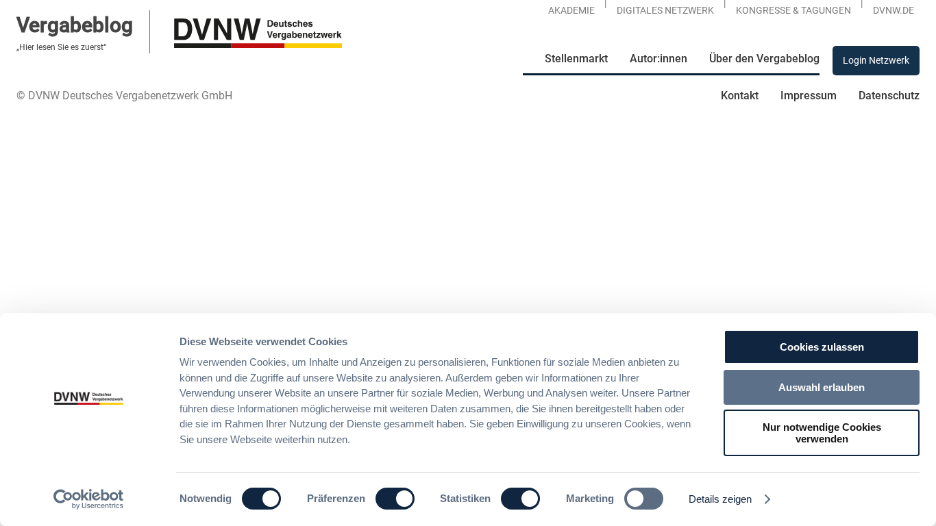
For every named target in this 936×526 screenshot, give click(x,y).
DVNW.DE (893, 10)
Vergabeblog (74, 25)
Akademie (571, 10)
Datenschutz (889, 95)
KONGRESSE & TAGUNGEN (793, 10)
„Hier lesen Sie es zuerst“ (61, 47)
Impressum (808, 95)
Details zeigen (720, 499)
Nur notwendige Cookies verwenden (822, 432)
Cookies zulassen (822, 347)
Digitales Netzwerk (665, 10)
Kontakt (740, 95)
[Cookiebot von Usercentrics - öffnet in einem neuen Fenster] (89, 499)
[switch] (395, 499)
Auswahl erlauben (821, 387)
